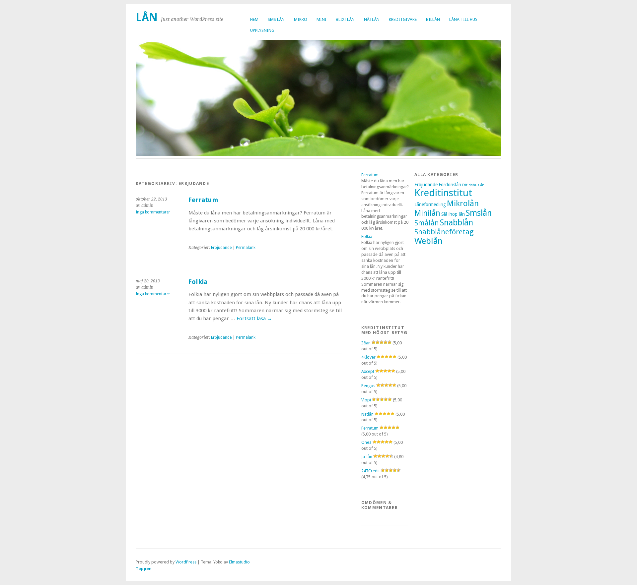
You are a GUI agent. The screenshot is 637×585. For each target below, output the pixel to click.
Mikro (300, 19)
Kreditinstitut (443, 193)
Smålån (426, 223)
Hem (254, 19)
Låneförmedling (430, 204)
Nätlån (372, 19)
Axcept (367, 371)
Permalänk (245, 247)
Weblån (428, 241)
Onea (366, 442)
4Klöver (368, 357)
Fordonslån (450, 184)
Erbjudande (221, 247)
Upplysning (262, 30)
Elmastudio (239, 561)
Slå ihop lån (453, 214)
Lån (147, 17)
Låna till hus (463, 19)
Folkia (197, 282)
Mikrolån (463, 203)
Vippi (366, 399)
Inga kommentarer (153, 212)
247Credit (370, 470)
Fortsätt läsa (254, 319)
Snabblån (456, 222)
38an (366, 342)
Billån (433, 19)
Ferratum (203, 200)
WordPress (186, 561)
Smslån (479, 213)
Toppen (144, 568)
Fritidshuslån (473, 185)
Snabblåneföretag (444, 231)
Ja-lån (366, 456)
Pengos (368, 385)
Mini (321, 19)
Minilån (427, 213)
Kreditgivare (403, 19)
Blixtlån (345, 19)
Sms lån (276, 19)
